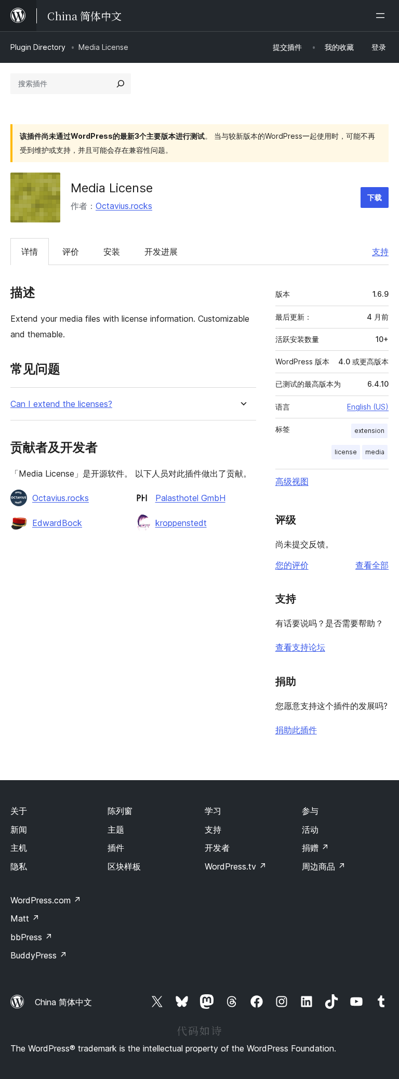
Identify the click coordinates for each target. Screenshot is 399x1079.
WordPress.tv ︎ (236, 866)
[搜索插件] (120, 83)
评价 (70, 251)
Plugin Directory (37, 47)
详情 (29, 251)
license (346, 452)
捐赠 (315, 848)
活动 (310, 829)
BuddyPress (38, 955)
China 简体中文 (63, 1002)
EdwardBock (57, 523)
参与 (310, 811)
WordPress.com (45, 900)
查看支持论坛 (300, 647)
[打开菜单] (382, 15)
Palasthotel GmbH (190, 498)
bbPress (31, 937)
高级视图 (292, 481)
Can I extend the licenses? (61, 404)
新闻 (18, 829)
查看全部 (372, 565)
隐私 (18, 866)
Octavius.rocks (124, 206)
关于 (18, 811)
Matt (24, 918)
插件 (116, 848)
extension (369, 431)
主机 (18, 848)
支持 (380, 251)
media (374, 452)
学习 (213, 811)
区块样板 (124, 866)
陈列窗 (120, 811)
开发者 (217, 848)
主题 (116, 829)
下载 (374, 197)
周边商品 (323, 866)
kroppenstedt (181, 523)
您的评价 (292, 565)
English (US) (368, 406)
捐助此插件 (296, 730)
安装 (111, 251)
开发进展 (161, 251)
